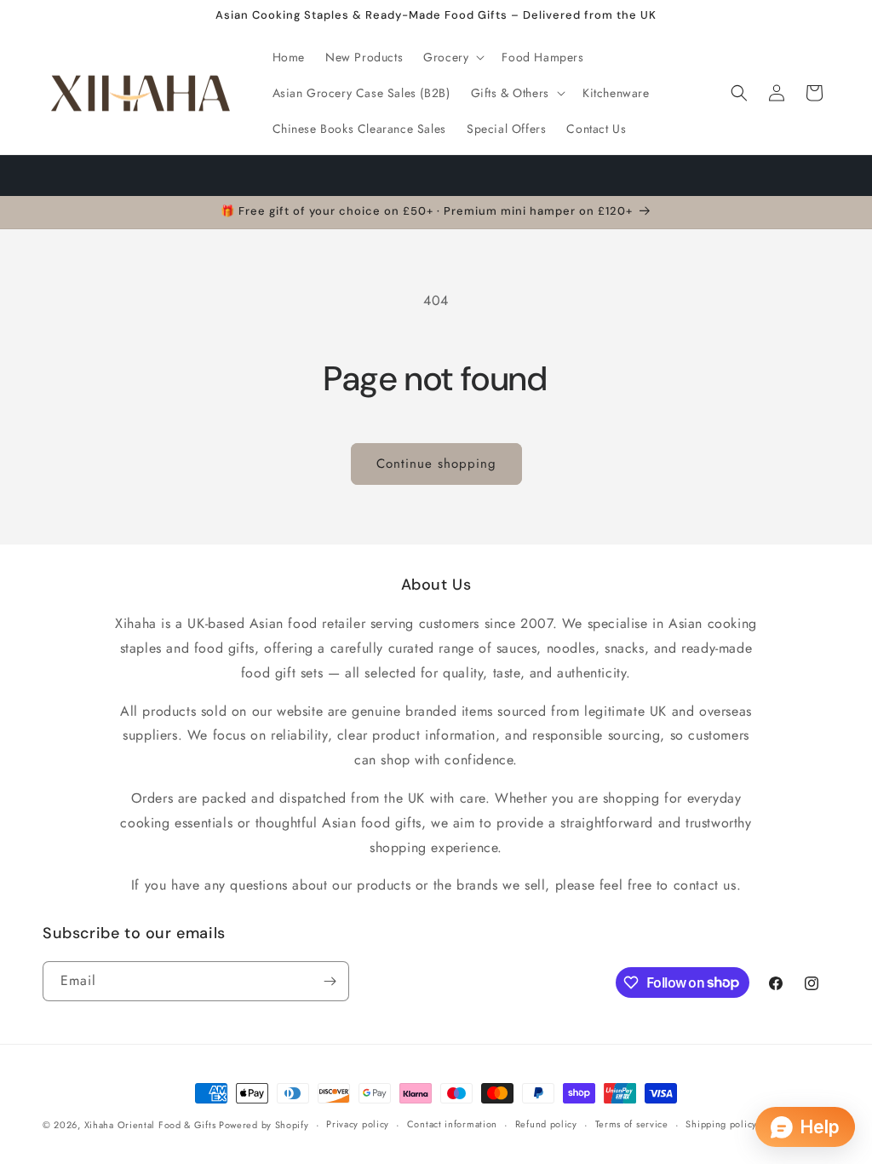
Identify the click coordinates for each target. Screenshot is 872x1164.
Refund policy (546, 1124)
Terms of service (631, 1124)
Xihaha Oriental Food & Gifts (151, 1125)
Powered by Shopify (264, 1125)
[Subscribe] (329, 981)
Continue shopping (436, 463)
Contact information (452, 1124)
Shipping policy (721, 1124)
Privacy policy (357, 1124)
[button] (452, 57)
